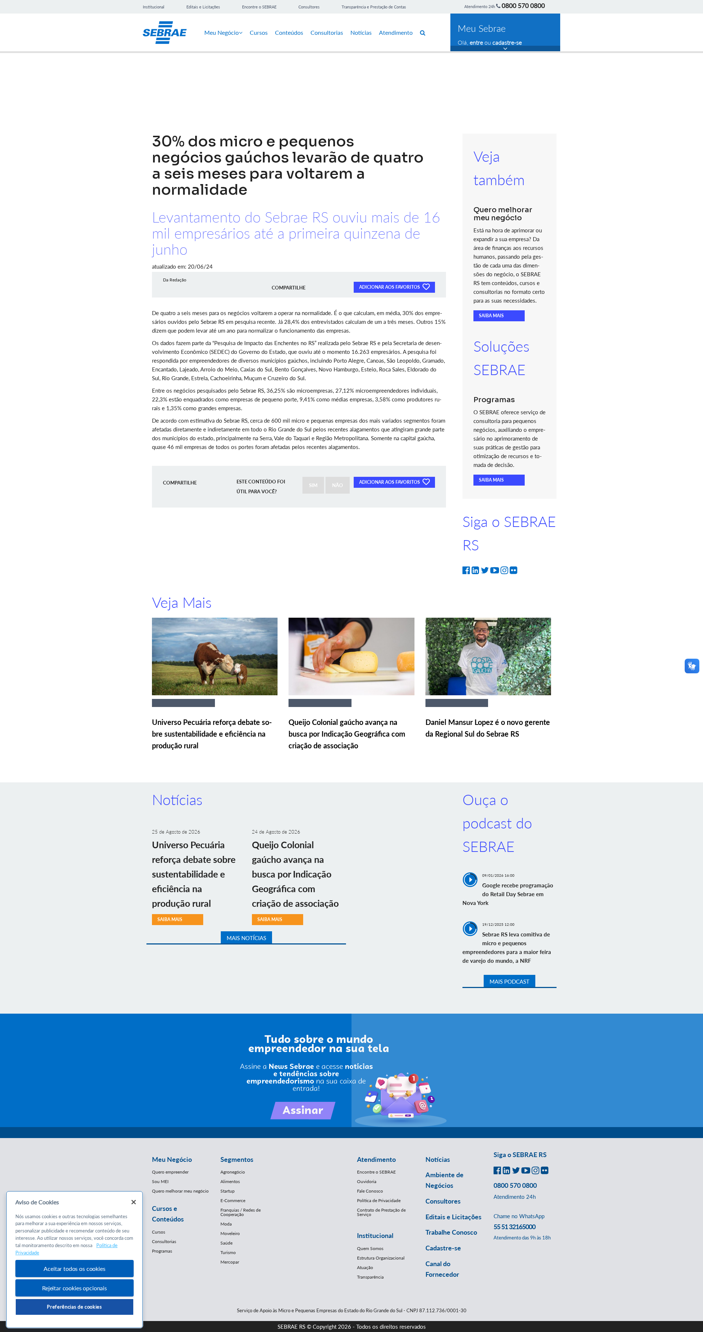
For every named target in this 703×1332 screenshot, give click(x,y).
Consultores (309, 6)
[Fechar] (134, 1202)
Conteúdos (289, 32)
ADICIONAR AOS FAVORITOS (390, 287)
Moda (226, 1224)
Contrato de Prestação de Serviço (381, 1212)
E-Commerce (232, 1200)
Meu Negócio (221, 32)
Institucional (153, 6)
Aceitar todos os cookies (74, 1268)
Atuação (365, 1267)
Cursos (259, 32)
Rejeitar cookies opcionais (74, 1287)
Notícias (361, 32)
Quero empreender (170, 1172)
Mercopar (229, 1262)
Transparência (370, 1277)
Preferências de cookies (74, 1307)
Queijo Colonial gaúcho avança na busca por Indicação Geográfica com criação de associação (347, 734)
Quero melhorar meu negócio (180, 1191)
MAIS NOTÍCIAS (246, 938)
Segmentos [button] (236, 1159)
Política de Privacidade (379, 1200)
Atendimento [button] (376, 1159)
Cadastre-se (443, 1248)
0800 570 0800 (523, 5)
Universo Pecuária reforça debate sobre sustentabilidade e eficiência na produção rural (212, 734)
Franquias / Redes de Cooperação (240, 1212)
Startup (227, 1191)
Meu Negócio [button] (172, 1159)
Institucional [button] (375, 1235)
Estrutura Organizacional (381, 1258)
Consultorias (326, 32)
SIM (313, 485)
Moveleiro (230, 1233)
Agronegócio (232, 1172)
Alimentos (230, 1181)
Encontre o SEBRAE (259, 6)
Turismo (228, 1252)
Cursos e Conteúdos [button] (168, 1213)
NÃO (337, 485)
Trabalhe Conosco (451, 1232)
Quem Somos (370, 1248)
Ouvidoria (366, 1181)
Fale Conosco (370, 1191)
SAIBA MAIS (491, 315)
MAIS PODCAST (509, 981)
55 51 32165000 (514, 1227)
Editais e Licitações (203, 6)
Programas (162, 1251)
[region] (74, 1260)
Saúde (226, 1243)
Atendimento (396, 32)
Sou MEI (160, 1181)
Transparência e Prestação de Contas (374, 6)
